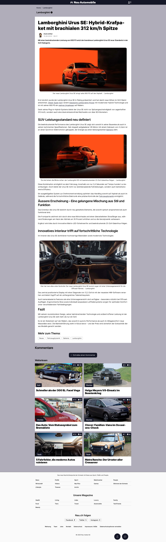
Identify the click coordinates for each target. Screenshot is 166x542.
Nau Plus (77, 483)
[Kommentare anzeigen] (125, 536)
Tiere (56, 504)
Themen (57, 487)
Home (38, 8)
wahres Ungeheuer (66, 105)
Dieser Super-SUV (55, 103)
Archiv (76, 487)
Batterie (109, 130)
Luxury (96, 500)
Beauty (38, 507)
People (115, 480)
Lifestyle (38, 487)
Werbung (48, 526)
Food (37, 504)
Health (38, 500)
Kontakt (68, 526)
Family (115, 500)
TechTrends (117, 504)
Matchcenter (98, 480)
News (37, 480)
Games (96, 483)
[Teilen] (117, 536)
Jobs (61, 526)
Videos (57, 483)
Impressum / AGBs (91, 526)
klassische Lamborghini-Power (81, 103)
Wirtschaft (39, 483)
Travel (76, 504)
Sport (76, 480)
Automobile (98, 504)
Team (55, 526)
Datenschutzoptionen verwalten (110, 526)
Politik (57, 480)
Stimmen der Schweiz (120, 483)
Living (57, 500)
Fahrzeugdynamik (106, 196)
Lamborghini (47, 8)
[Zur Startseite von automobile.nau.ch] (83, 2)
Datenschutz (78, 526)
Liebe (76, 500)
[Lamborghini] (83, 12)
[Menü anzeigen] (129, 2)
